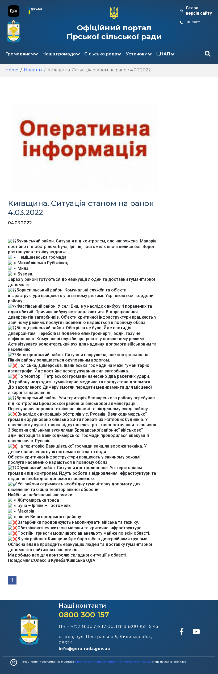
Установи (137, 53)
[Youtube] (196, 631)
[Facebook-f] (181, 631)
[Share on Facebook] (12, 580)
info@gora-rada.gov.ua (84, 648)
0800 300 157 (84, 614)
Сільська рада (100, 53)
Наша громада (59, 53)
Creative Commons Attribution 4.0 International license (112, 661)
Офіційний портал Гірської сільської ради (114, 32)
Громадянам (19, 53)
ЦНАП (163, 53)
